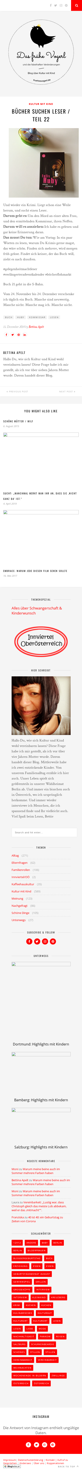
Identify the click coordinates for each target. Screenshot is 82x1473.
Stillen (35, 1352)
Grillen (41, 1281)
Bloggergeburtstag (26, 1258)
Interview (43, 1289)
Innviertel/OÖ (21, 877)
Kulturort (20, 1320)
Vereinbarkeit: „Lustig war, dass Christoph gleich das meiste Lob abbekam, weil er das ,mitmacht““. (39, 1206)
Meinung (17, 898)
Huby (20, 317)
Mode (42, 1328)
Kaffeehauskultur (23, 884)
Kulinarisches (22, 1312)
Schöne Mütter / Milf (18, 421)
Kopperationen (55, 1463)
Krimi (16, 1305)
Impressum (9, 1459)
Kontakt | (51, 1459)
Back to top (67, 1466)
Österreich (20, 1383)
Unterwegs (19, 920)
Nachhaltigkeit (23, 1336)
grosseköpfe (22, 1289)
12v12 (17, 1242)
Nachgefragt (20, 906)
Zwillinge (58, 1375)
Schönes (19, 1352)
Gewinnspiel (21, 1281)
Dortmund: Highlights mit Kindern (41, 1044)
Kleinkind (39, 1297)
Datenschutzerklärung (30, 1459)
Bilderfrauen (37, 1250)
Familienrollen (21, 870)
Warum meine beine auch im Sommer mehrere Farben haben (36, 1171)
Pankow (45, 1336)
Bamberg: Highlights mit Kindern (41, 1100)
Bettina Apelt (36, 327)
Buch (8, 317)
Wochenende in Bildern (29, 1375)
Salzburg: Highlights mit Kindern (41, 1147)
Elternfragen (20, 863)
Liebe (29, 1328)
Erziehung (20, 1266)
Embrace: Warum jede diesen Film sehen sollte (35, 571)
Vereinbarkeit (22, 1359)
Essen (37, 1266)
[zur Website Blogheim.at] (12, 1467)
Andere (31, 1242)
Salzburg (19, 1344)
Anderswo (25, 1463)
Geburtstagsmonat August (31, 1273)
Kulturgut (45, 1312)
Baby (45, 1242)
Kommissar (37, 317)
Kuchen (31, 1305)
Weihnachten (22, 1367)
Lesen (54, 317)
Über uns (39, 1463)
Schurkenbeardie (42, 1344)
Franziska (18, 1217)
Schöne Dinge (20, 913)
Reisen (60, 1336)
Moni (15, 1169)
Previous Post (18, 391)
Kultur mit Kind (41, 104)
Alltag (15, 855)
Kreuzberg (58, 1297)
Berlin (57, 1242)
